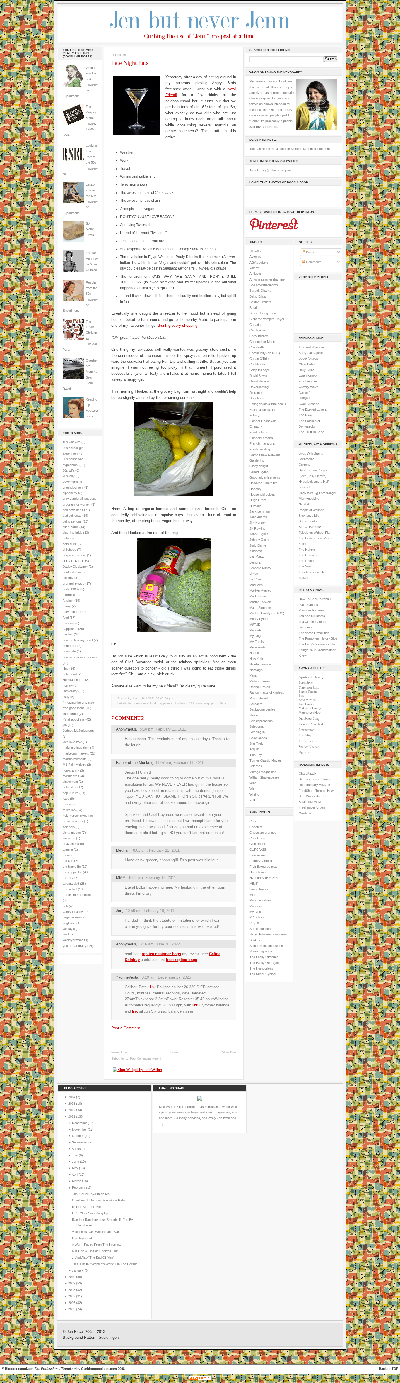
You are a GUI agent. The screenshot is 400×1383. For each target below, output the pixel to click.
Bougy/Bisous (308, 358)
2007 (72, 1296)
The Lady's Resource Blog (317, 644)
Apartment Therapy (311, 677)
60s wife (68, 470)
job (65, 725)
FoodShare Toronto (312, 790)
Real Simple (306, 735)
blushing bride (72, 532)
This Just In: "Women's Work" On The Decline (105, 1264)
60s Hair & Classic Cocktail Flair (95, 1251)
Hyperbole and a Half (314, 481)
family (67, 606)
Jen (119, 911)
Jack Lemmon (259, 511)
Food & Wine (307, 700)
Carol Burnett (258, 336)
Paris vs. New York (311, 724)
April (75, 1174)
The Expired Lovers (313, 409)
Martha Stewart (260, 602)
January (78, 1270)
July (75, 1155)
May (75, 1168)
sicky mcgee (72, 832)
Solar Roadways (310, 802)
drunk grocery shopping (177, 325)
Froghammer (308, 381)
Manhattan (310, 712)
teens (67, 855)
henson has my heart (78, 640)
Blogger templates (19, 1368)
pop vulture (70, 793)
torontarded (71, 883)
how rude (69, 651)
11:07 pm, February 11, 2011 (179, 762)
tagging (68, 849)
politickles (69, 787)
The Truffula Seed (311, 432)
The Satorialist (308, 741)
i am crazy (70, 691)
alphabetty (70, 493)
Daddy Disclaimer (75, 566)
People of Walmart (311, 510)
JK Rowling (257, 528)
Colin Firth (256, 347)
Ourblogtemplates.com (99, 1368)
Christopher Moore (262, 341)
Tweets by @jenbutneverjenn (270, 170)
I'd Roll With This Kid (86, 1207)
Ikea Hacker (306, 704)
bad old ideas (72, 515)
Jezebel (304, 487)
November (80, 1129)
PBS (326, 796)
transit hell (70, 889)
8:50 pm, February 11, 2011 (163, 729)
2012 (72, 1110)
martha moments (75, 759)
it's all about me (73, 719)
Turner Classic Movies (265, 760)
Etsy (301, 696)
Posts (309, 252)
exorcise (69, 594)
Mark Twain (257, 596)
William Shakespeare (264, 777)
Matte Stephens (260, 607)
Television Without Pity (314, 532)
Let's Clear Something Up (90, 1213)
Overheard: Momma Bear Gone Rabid (99, 1200)
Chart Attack (307, 773)
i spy (66, 697)
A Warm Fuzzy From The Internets (97, 1244)
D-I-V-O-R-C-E (73, 561)
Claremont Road (309, 687)
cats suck (70, 544)
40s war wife (72, 442)
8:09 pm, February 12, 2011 (152, 877)
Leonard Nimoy (260, 568)
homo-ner (69, 646)
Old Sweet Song (309, 718)
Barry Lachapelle (311, 353)
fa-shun (68, 600)
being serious (72, 521)
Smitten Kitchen (309, 747)
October (78, 1136)
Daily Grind (306, 370)
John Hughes (259, 534)
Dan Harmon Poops (313, 470)
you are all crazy (74, 946)
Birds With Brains (311, 453)
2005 (72, 1309)
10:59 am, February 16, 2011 (150, 911)
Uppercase (305, 752)
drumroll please (73, 583)
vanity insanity (73, 911)
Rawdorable (306, 730)
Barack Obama (260, 290)
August (77, 1148)
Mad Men (256, 585)
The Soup (305, 566)
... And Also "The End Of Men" (93, 1257)
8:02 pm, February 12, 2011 (156, 850)
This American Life (312, 572)
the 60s (68, 860)
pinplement (70, 781)
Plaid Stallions (308, 604)
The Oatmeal (308, 555)
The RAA (305, 415)
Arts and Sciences (312, 347)
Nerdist (304, 504)
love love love (72, 742)
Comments (313, 262)
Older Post (229, 1052)
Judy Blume (257, 545)
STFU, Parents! (310, 526)
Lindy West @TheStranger (317, 493)
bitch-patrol (70, 527)
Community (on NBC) (264, 353)
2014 (72, 1097)
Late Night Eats (129, 63)
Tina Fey (255, 755)
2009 (72, 1283)
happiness (70, 629)
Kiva (319, 796)
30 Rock (255, 251)
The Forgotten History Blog (318, 638)
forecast (68, 623)
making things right (76, 747)
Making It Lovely (310, 708)
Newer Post (119, 1052)
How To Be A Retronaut (315, 599)
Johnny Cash (259, 539)
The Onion (306, 560)
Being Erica (257, 296)
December (80, 1123)
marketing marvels (76, 753)
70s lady (69, 476)
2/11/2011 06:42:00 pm (157, 698)
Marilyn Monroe (260, 590)
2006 (72, 1302)
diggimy (68, 577)
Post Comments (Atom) (145, 1058)
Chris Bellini (307, 364)
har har (68, 634)
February (79, 1187)
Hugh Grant (257, 500)
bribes (67, 538)
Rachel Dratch (259, 687)
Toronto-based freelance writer (208, 1107)
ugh (65, 906)
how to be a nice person (80, 657)
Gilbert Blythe (259, 472)
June (76, 1161)
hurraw (68, 685)
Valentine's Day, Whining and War (95, 1231)
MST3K (254, 624)
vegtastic (69, 923)
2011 (72, 1116)
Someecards (308, 521)
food (66, 617)
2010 (72, 1277)
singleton (69, 838)
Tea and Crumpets (312, 616)
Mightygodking (309, 498)
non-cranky (71, 770)
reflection (69, 810)
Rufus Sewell (258, 698)
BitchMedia (306, 459)
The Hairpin (307, 549)
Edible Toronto (308, 691)
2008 (72, 1290)
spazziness (71, 843)
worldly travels (73, 940)
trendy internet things (78, 894)
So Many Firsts (90, 229)
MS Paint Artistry (74, 764)
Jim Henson (257, 522)
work (66, 934)
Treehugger (307, 807)
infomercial (70, 714)
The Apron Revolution (314, 633)
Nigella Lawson (260, 664)
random (68, 804)
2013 (72, 1103)
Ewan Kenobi (308, 375)
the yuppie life (72, 872)
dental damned (73, 572)
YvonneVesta (127, 977)
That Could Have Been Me (91, 1194)
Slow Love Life (309, 515)
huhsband (70, 674)
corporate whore (74, 555)
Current (304, 464)
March (77, 1181)
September (80, 1142)
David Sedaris (259, 381)
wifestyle (69, 929)
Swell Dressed (309, 404)
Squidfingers (109, 1337)
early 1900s (71, 589)
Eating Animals (259, 404)
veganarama (72, 917)
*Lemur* (304, 392)
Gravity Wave (308, 387)
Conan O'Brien (259, 358)
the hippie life (72, 866)
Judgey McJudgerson (78, 730)
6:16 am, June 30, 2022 (160, 944)
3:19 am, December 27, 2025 (166, 977)
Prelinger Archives (311, 610)
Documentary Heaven (314, 785)
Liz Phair (255, 579)
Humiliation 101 (73, 680)
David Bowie (258, 375)
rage (66, 798)
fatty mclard (71, 611)
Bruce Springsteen (262, 313)
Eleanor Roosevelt (262, 421)
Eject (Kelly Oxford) (313, 476)
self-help (69, 827)
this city (68, 877)
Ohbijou (304, 398)
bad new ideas (73, 510)
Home (174, 1052)
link (153, 987)
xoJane (304, 577)
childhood (69, 549)
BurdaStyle (306, 682)
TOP (395, 1368)
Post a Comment (125, 1028)
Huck (66, 668)
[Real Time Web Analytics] (200, 1380)
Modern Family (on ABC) (266, 613)
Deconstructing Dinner (315, 779)
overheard (70, 776)
